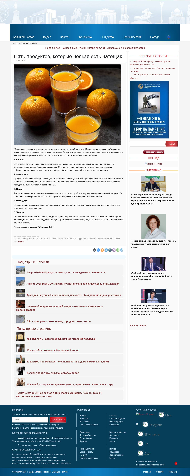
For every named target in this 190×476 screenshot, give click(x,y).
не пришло (58, 428)
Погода (154, 37)
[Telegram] (121, 250)
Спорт (112, 441)
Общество (107, 37)
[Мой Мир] (106, 250)
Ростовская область (89, 425)
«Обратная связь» (47, 445)
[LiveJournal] (110, 250)
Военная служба (117, 419)
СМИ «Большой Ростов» (26, 449)
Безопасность (86, 452)
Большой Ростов (23, 37)
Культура (113, 438)
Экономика (85, 37)
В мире (83, 415)
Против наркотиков (89, 458)
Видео (47, 37)
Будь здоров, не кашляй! (25, 43)
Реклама (173, 472)
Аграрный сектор (88, 435)
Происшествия (132, 37)
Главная (147, 472)
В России (84, 419)
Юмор (112, 458)
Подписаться (58, 420)
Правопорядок (116, 422)
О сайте (159, 472)
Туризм (83, 441)
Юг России (85, 422)
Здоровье (114, 435)
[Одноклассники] (102, 250)
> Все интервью (138, 325)
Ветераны (114, 425)
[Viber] (114, 250)
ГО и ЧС (83, 455)
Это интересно (116, 455)
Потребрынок (86, 438)
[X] (94, 250)
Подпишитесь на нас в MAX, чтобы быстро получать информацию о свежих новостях (95, 48)
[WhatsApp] (117, 250)
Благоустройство (117, 432)
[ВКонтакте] (98, 250)
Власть (64, 37)
